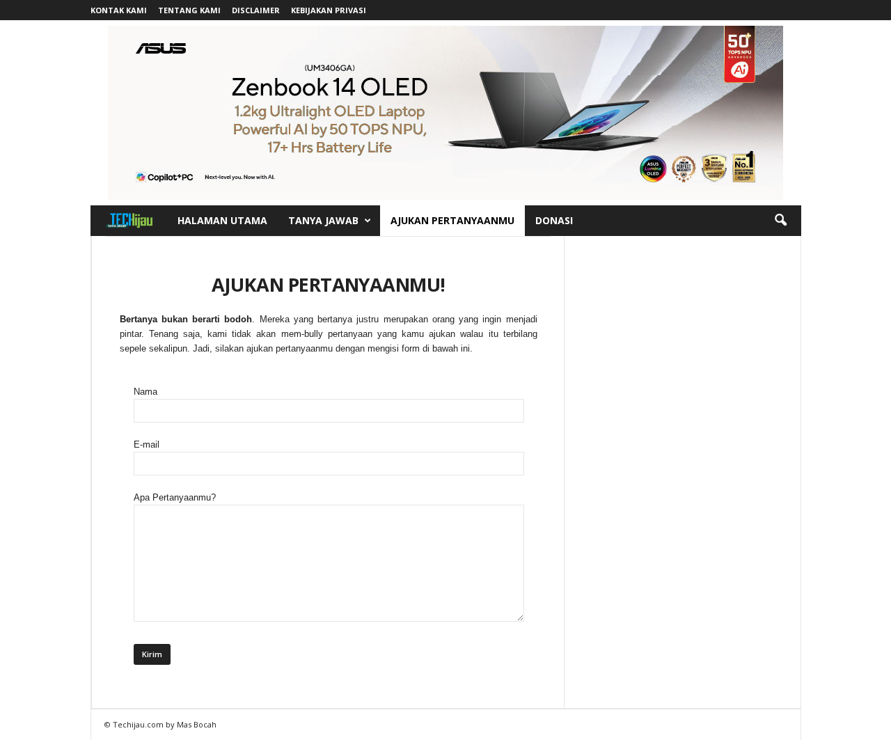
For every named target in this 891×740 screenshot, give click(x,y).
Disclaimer (256, 10)
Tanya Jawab (323, 220)
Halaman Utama (222, 220)
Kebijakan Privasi (328, 10)
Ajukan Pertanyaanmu (452, 220)
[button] (780, 220)
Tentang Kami (189, 10)
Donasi (554, 220)
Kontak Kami (118, 10)
